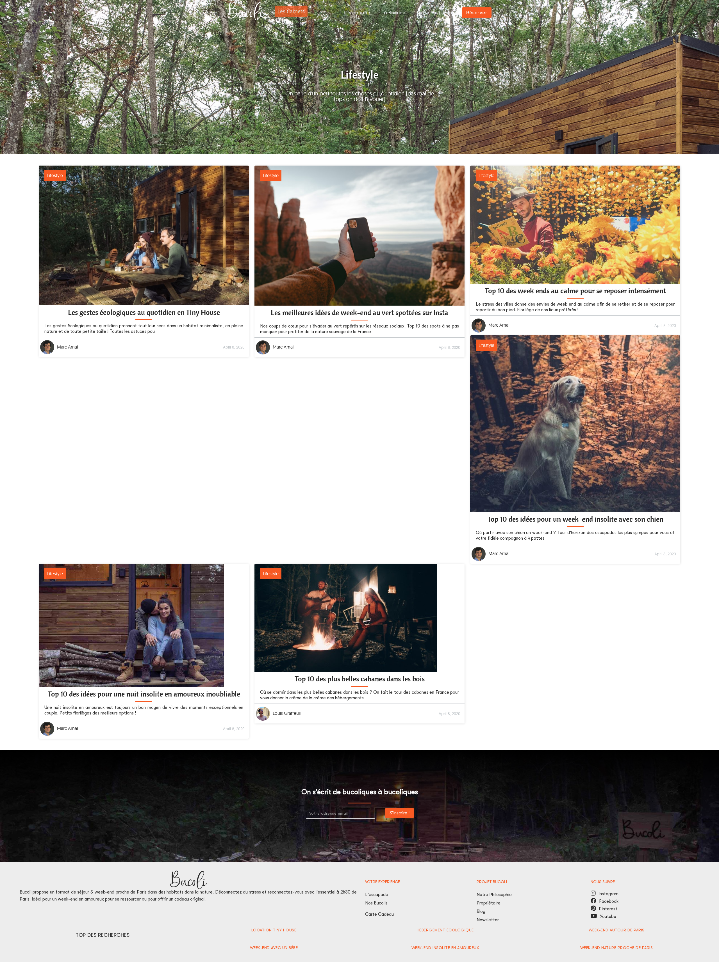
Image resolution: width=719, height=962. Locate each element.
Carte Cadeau (379, 914)
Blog (481, 911)
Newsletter (488, 919)
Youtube (609, 916)
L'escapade (376, 894)
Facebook (609, 901)
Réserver (476, 12)
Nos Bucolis (376, 903)
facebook (593, 901)
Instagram (593, 893)
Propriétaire (488, 903)
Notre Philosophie (494, 894)
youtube (594, 916)
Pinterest (609, 908)
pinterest (593, 908)
